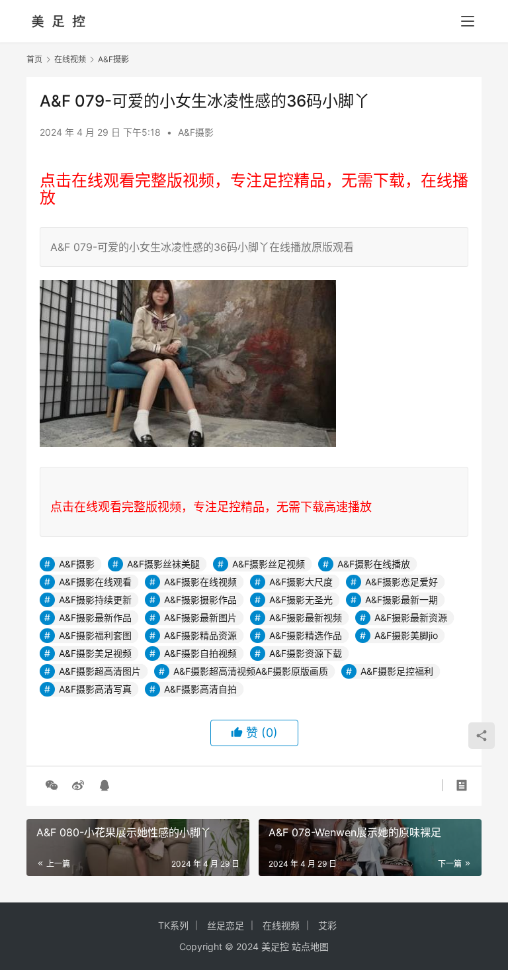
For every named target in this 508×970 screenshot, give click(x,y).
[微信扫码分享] (52, 785)
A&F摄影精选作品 (305, 635)
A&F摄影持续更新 (95, 599)
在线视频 (281, 925)
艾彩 (327, 925)
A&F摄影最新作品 (95, 617)
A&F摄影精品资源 (200, 635)
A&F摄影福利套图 (95, 635)
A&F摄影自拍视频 (200, 653)
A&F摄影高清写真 (95, 689)
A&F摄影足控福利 (396, 671)
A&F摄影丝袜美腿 (163, 563)
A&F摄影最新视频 (305, 617)
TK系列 (173, 925)
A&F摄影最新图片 (200, 617)
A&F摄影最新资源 (410, 617)
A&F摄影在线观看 (95, 581)
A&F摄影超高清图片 (100, 671)
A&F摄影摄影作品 (200, 599)
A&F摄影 (196, 132)
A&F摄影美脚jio (406, 635)
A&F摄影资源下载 (305, 653)
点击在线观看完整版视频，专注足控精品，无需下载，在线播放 (254, 189)
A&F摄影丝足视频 (268, 563)
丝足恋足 (225, 925)
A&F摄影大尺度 (301, 581)
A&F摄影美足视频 (95, 653)
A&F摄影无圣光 (301, 599)
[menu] (468, 21)
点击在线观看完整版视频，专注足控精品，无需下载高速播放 (211, 507)
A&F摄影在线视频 (200, 581)
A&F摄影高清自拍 (200, 689)
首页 (34, 59)
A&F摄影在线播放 (373, 563)
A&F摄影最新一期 (401, 599)
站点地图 (310, 946)
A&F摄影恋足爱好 (401, 581)
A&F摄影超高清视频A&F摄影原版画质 (250, 671)
